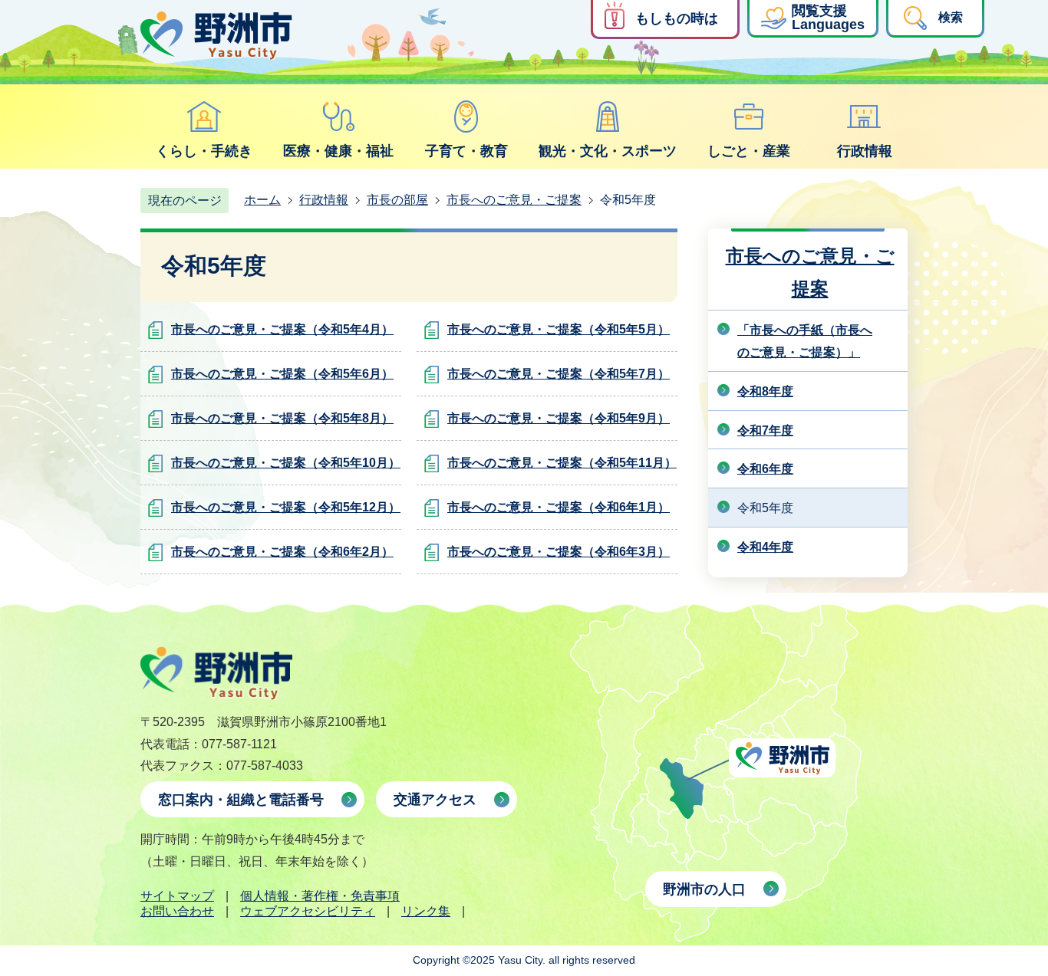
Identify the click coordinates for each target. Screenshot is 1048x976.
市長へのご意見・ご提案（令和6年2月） (282, 551)
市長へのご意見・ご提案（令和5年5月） (558, 329)
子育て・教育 (466, 151)
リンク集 (425, 911)
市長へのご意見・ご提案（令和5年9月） (558, 418)
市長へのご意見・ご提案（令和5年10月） (285, 462)
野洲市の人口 (704, 889)
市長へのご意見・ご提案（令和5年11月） (562, 462)
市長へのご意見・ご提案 (514, 199)
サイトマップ (177, 895)
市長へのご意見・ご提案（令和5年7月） (558, 373)
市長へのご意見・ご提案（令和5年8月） (282, 418)
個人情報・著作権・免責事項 (320, 895)
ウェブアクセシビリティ (307, 911)
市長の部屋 (397, 199)
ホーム (262, 199)
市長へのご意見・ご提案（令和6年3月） (558, 551)
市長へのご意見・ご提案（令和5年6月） (282, 373)
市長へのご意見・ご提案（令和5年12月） (285, 507)
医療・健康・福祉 (338, 151)
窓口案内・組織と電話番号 (241, 799)
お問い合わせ (177, 911)
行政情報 (864, 151)
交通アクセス (435, 799)
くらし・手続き (204, 151)
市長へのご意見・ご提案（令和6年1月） (558, 507)
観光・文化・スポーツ (608, 151)
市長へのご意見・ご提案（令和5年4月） (282, 329)
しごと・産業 (748, 151)
